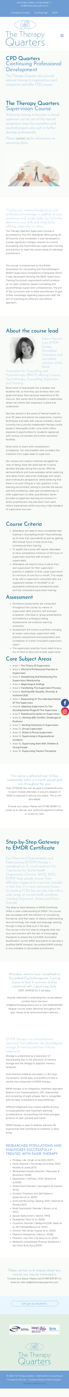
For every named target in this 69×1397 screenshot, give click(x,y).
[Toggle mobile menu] (62, 35)
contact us (22, 138)
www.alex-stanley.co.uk (34, 1383)
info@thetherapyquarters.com (34, 6)
